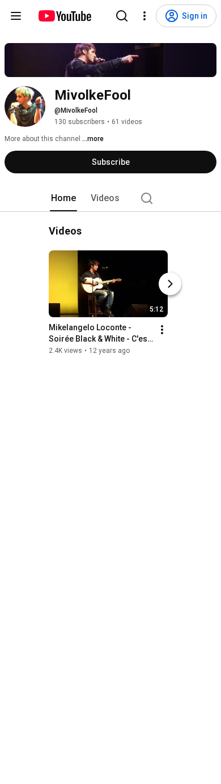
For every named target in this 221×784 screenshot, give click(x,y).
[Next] (170, 283)
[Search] (122, 16)
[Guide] (16, 16)
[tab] (63, 198)
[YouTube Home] (64, 16)
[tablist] (110, 198)
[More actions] (162, 329)
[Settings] (144, 16)
